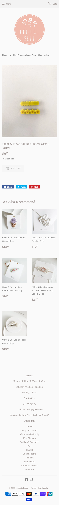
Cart (54, 4)
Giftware (29, 469)
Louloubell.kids (21, 488)
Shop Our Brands (29, 430)
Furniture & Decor (29, 465)
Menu (8, 4)
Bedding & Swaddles (29, 442)
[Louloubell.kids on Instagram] (31, 480)
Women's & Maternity (29, 434)
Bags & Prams (29, 454)
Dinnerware (29, 461)
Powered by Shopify (39, 488)
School (29, 450)
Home (4, 55)
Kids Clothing (29, 438)
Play (30, 446)
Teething (30, 457)
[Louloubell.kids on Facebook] (26, 480)
